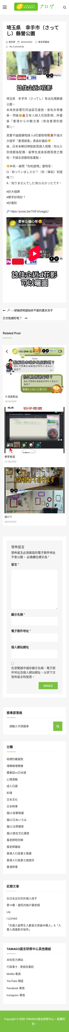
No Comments (17, 46)
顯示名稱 (18, 614)
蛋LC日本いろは (16, 820)
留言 (15, 564)
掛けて (8, 516)
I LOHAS (12, 918)
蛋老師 (12, 41)
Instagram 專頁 (16, 995)
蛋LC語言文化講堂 (18, 833)
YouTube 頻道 (15, 981)
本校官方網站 (15, 959)
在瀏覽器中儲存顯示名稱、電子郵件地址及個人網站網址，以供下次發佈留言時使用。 (33, 672)
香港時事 (12, 867)
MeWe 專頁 (14, 974)
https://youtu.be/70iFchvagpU (29, 211)
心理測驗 (12, 779)
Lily (9, 912)
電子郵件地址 (21, 631)
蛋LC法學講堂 (15, 826)
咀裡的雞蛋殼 (15, 759)
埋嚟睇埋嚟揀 (15, 766)
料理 (9, 793)
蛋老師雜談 (43, 41)
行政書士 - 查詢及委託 (20, 967)
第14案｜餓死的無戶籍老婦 (23, 905)
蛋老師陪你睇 (15, 840)
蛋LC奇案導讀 (15, 813)
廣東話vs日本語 (16, 772)
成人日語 (12, 786)
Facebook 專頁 (16, 988)
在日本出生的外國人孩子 (22, 898)
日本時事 (12, 806)
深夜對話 (13, 396)
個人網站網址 (20, 647)
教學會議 (10, 456)
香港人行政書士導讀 (19, 853)
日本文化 (12, 799)
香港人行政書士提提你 (20, 860)
